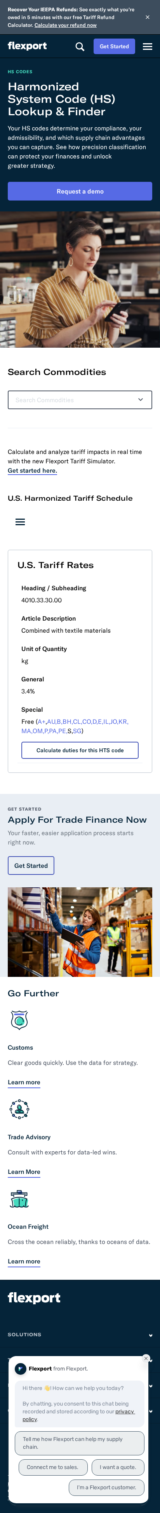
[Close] (147, 17)
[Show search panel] (79, 46)
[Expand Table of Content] (20, 521)
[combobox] (74, 399)
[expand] (139, 399)
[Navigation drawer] (147, 46)
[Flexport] (27, 46)
